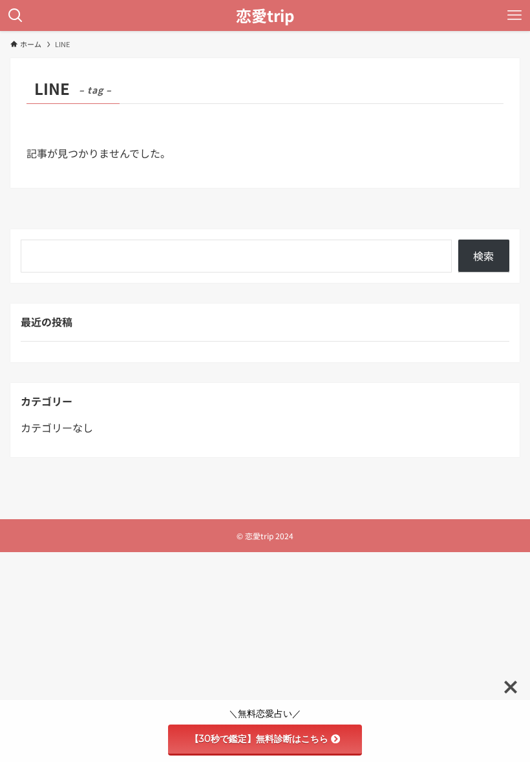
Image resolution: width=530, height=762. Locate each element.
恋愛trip (265, 15)
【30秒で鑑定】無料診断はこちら (259, 739)
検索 (483, 255)
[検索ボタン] (15, 15)
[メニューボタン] (514, 15)
